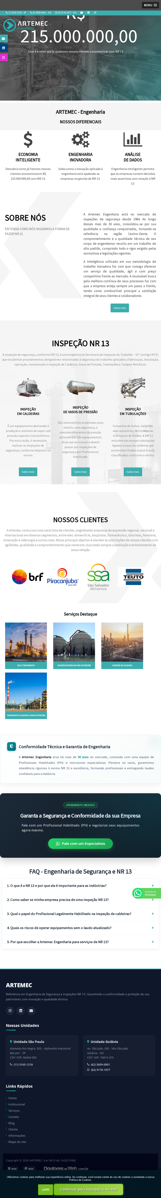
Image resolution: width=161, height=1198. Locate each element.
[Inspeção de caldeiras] (122, 642)
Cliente (13, 1129)
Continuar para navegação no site (88, 1189)
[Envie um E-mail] (81, 12)
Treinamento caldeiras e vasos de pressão (26, 715)
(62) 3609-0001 (100, 1064)
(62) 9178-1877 (100, 1070)
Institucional (16, 1104)
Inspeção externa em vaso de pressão (74, 665)
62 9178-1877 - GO (66, 12)
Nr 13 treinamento (26, 665)
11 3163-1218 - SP (17, 12)
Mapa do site (17, 1142)
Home (12, 1098)
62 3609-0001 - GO (41, 12)
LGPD (45, 1189)
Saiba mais (119, 308)
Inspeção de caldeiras (122, 665)
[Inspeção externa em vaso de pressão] (74, 642)
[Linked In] (88, 12)
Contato (13, 1117)
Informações (16, 1135)
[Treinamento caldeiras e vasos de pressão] (26, 692)
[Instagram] (95, 12)
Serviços (14, 1110)
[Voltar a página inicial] (26, 24)
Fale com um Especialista (83, 844)
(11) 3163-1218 (23, 1064)
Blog (11, 1123)
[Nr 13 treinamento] (26, 642)
